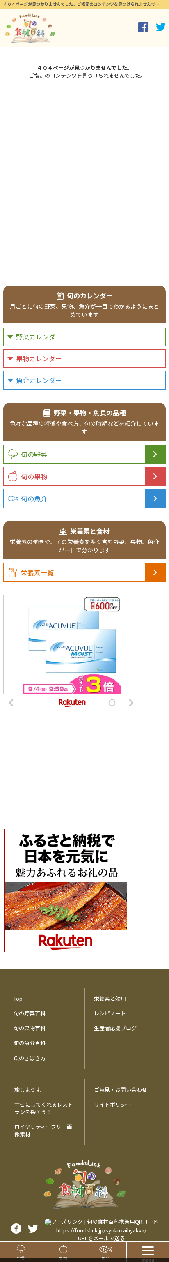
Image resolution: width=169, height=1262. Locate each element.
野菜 (21, 1258)
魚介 (105, 1258)
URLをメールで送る (101, 1238)
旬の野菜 (34, 454)
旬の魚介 (34, 498)
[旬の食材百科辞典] (30, 28)
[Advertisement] (84, 168)
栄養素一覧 (37, 572)
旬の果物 (34, 476)
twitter (161, 27)
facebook (143, 27)
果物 (63, 1258)
